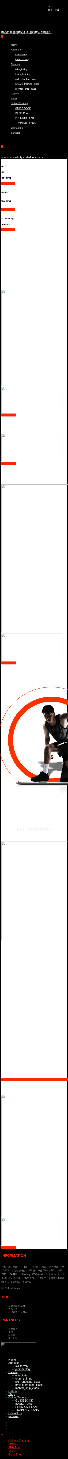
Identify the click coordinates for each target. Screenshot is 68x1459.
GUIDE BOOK (24, 1400)
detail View (8, 183)
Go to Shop (15, 1454)
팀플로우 (12, 1328)
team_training (23, 74)
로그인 (52, 6)
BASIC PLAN (22, 113)
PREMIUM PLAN (24, 118)
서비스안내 (15, 1443)
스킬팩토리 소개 (16, 1305)
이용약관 (12, 1308)
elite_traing (21, 69)
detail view (8, 209)
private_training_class (27, 83)
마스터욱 (12, 1338)
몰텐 (10, 1331)
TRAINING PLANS (25, 123)
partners (15, 132)
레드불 (11, 1335)
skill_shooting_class (26, 79)
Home (12, 1359)
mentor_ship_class (25, 88)
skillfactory (21, 54)
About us (16, 49)
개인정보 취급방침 (17, 1312)
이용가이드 (15, 1451)
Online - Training (18, 1440)
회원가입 (53, 9)
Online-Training (19, 103)
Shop (11, 1394)
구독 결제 (14, 1447)
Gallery (12, 1391)
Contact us (15, 1413)
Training (15, 64)
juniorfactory (22, 59)
